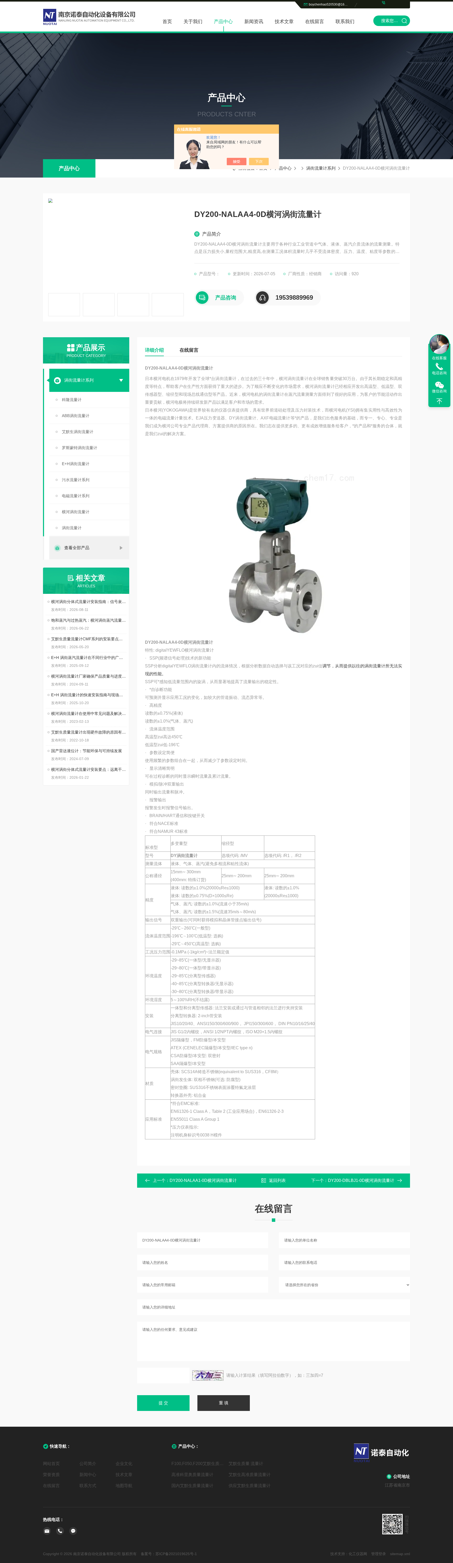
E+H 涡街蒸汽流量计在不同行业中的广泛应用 (88, 657)
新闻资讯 (253, 21)
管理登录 (378, 1554)
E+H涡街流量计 (75, 463)
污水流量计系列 (75, 479)
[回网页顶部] (439, 401)
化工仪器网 (358, 1554)
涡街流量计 (72, 528)
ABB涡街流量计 (75, 415)
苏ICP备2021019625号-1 (176, 1554)
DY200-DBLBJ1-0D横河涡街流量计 (361, 1180)
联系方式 (87, 1485)
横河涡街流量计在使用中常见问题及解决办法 (88, 713)
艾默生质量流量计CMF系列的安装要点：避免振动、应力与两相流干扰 (88, 639)
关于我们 (193, 21)
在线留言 (314, 21)
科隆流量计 (72, 399)
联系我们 (345, 21)
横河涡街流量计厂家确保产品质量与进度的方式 (88, 676)
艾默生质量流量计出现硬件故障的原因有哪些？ (88, 732)
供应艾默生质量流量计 (250, 1485)
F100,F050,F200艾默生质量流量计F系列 (197, 1463)
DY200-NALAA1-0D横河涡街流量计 (203, 1180)
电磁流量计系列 (75, 496)
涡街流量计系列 (321, 168)
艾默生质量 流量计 (246, 1463)
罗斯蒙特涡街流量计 (79, 447)
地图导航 (124, 1485)
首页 (167, 21)
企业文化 (124, 1463)
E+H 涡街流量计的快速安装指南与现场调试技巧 (88, 695)
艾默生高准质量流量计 (250, 1474)
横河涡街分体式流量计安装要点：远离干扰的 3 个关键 (88, 769)
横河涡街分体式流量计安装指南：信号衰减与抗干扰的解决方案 (88, 601)
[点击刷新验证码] (208, 1375)
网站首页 (51, 1463)
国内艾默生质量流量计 (192, 1485)
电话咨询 (439, 373)
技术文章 (284, 21)
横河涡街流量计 (75, 512)
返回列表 (277, 1180)
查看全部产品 (76, 548)
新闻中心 (87, 1474)
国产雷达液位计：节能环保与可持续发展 (86, 751)
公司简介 (87, 1463)
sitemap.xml (400, 1554)
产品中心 (223, 21)
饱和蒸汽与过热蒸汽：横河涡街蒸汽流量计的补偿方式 (88, 620)
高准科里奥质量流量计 (192, 1474)
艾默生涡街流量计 (77, 431)
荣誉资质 (51, 1474)
